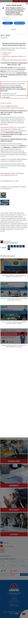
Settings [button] (14, 29)
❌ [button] (27, 3)
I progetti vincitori (6, 53)
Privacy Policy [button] (6, 19)
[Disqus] (14, 374)
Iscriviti (23, 574)
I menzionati (5, 54)
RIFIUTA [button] (8, 23)
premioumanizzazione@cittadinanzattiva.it (12, 108)
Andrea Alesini (6, 136)
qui (7, 167)
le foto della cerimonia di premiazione (16, 60)
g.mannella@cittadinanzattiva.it (9, 175)
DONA (16, 1)
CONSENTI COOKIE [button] (19, 23)
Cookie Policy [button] (6, 17)
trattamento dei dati (13, 574)
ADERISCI (24, 1)
